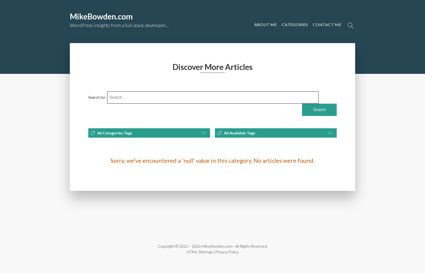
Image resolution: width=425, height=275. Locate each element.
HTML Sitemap (199, 251)
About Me (265, 24)
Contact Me (327, 24)
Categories (295, 24)
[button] (327, 25)
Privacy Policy (227, 251)
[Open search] (350, 25)
